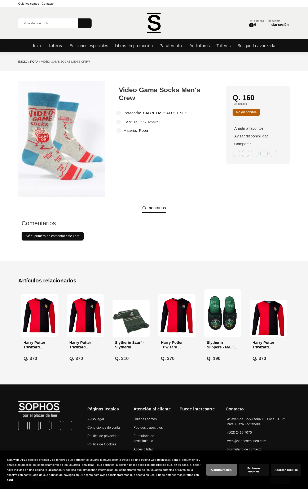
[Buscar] (85, 23)
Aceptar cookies (286, 469)
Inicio (22, 61)
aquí (10, 479)
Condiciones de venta (103, 427)
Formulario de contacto (244, 449)
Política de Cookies (101, 444)
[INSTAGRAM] (45, 425)
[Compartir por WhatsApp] (255, 153)
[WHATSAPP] (56, 425)
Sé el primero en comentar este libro (52, 236)
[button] (257, 22)
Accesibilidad (143, 449)
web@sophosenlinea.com (246, 441)
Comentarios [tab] (154, 208)
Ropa (34, 61)
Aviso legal (95, 419)
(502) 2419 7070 (239, 432)
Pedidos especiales (148, 427)
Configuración (221, 469)
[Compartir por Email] (264, 153)
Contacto (48, 3)
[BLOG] (67, 425)
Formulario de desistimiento (143, 438)
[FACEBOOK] (23, 425)
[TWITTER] (34, 425)
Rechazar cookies (254, 469)
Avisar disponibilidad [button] (251, 136)
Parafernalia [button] (170, 45)
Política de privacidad (103, 436)
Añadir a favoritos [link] (249, 128)
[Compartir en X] (245, 153)
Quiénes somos (28, 3)
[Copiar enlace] (273, 153)
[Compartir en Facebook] (236, 153)
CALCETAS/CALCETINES (165, 113)
